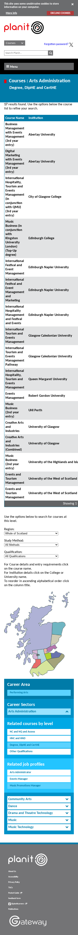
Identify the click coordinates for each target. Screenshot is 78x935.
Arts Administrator (20, 772)
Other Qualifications (21, 751)
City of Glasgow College (44, 197)
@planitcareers (17, 904)
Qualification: (13, 552)
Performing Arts (19, 692)
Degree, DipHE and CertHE (24, 745)
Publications (13, 909)
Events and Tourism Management (14, 479)
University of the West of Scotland (52, 478)
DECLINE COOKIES (60, 13)
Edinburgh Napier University (48, 267)
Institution (35, 118)
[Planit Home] (24, 36)
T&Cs (10, 888)
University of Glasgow (43, 427)
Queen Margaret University (47, 379)
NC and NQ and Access (22, 731)
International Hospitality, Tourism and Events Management (14, 379)
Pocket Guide (13, 893)
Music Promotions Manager (25, 785)
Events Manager (19, 779)
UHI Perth (35, 410)
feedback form (14, 898)
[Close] (72, 4)
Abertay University (41, 134)
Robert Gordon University (46, 396)
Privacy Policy (14, 882)
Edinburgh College (41, 238)
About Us (12, 871)
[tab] (39, 711)
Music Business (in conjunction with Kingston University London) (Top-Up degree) (13, 238)
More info (11, 13)
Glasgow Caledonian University (50, 335)
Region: (9, 529)
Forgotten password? (56, 44)
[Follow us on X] (71, 44)
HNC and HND (17, 738)
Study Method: (14, 540)
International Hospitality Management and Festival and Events (14, 315)
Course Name (14, 118)
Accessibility (13, 877)
